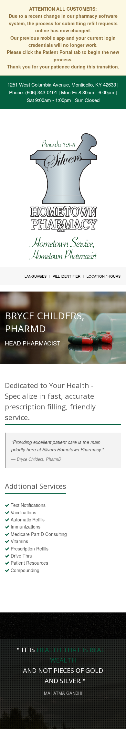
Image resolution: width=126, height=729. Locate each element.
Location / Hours (104, 276)
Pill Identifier (66, 276)
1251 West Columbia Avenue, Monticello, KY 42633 (61, 84)
